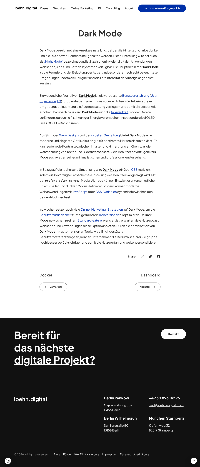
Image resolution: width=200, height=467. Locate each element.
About (129, 8)
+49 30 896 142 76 (164, 398)
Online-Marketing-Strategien (101, 209)
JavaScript (80, 192)
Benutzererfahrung (135, 95)
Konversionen (109, 215)
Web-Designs (69, 135)
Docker (46, 275)
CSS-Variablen (106, 192)
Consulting (113, 8)
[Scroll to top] (194, 461)
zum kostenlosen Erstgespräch (162, 8)
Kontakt (173, 334)
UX (59, 101)
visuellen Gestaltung (105, 135)
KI (99, 8)
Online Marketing (82, 8)
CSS (134, 169)
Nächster (145, 286)
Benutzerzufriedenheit (56, 215)
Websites (59, 8)
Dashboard (150, 275)
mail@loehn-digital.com (166, 405)
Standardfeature (90, 220)
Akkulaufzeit (119, 112)
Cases (44, 8)
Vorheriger (56, 286)
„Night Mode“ (53, 61)
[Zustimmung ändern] (8, 461)
